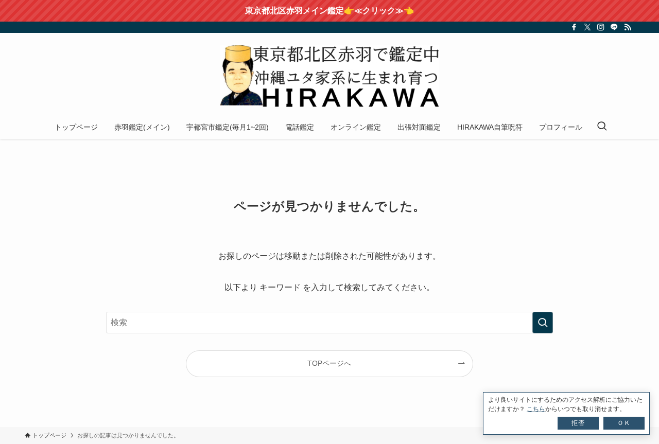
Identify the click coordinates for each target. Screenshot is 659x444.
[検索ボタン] (602, 127)
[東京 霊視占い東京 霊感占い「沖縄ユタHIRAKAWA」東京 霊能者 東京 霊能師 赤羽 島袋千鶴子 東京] (329, 76)
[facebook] (574, 27)
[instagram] (601, 27)
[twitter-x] (587, 27)
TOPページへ (329, 363)
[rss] (627, 27)
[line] (614, 27)
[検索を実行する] (542, 322)
